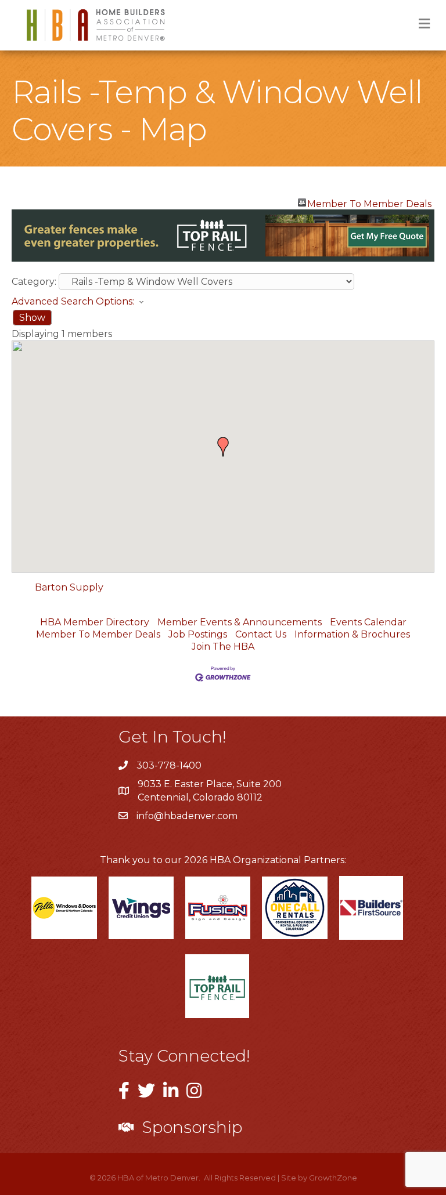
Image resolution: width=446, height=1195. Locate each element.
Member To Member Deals (369, 202)
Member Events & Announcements (239, 622)
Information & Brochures (352, 634)
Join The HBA (223, 646)
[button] (223, 446)
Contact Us (260, 634)
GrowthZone (333, 1177)
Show (32, 317)
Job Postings (197, 634)
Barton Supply (69, 587)
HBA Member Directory (94, 622)
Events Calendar (368, 622)
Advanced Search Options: (73, 301)
